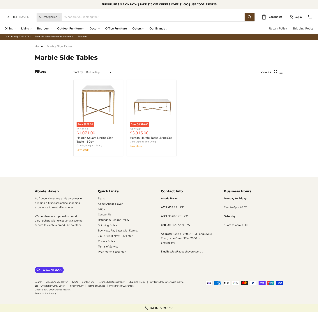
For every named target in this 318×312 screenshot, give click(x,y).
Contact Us (104, 214)
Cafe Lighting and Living (90, 145)
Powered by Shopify (45, 293)
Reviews (82, 36)
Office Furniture (116, 29)
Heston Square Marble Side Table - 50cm (95, 140)
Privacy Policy (106, 241)
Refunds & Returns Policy (113, 220)
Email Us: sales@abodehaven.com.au (54, 36)
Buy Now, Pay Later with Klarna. (118, 230)
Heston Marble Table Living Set (151, 138)
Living (25, 29)
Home (39, 46)
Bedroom (43, 29)
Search (102, 198)
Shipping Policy (302, 29)
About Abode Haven (110, 204)
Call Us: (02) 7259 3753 (18, 36)
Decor (93, 29)
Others (137, 29)
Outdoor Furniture (69, 29)
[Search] (250, 17)
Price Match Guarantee (112, 252)
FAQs (101, 209)
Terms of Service (108, 246)
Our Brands (157, 29)
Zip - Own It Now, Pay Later (115, 236)
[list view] (280, 72)
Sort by (78, 72)
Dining (9, 29)
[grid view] (275, 72)
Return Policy (278, 29)
